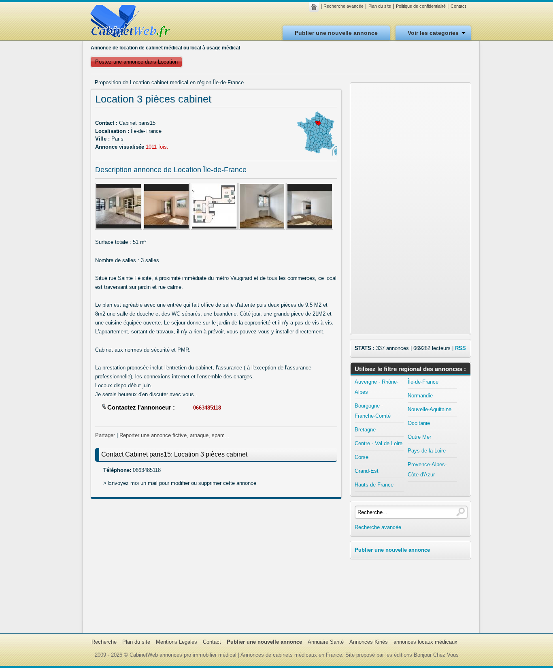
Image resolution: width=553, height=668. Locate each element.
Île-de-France (423, 382)
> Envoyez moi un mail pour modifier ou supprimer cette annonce (179, 483)
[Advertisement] (216, 564)
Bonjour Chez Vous (436, 655)
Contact (458, 6)
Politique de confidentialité (421, 6)
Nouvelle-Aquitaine (429, 409)
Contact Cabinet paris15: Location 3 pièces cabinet (174, 454)
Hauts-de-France (374, 485)
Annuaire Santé (326, 642)
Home (316, 6)
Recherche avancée (343, 6)
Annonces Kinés (368, 642)
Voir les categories (433, 33)
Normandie (420, 396)
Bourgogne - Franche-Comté (373, 411)
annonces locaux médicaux (425, 642)
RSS (460, 348)
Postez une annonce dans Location (136, 62)
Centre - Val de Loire (378, 443)
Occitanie (419, 423)
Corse (361, 457)
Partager (105, 435)
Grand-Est (367, 471)
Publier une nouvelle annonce (336, 33)
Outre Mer (419, 437)
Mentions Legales (176, 642)
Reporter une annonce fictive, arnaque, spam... (174, 435)
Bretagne (365, 430)
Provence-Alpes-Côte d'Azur (427, 469)
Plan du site (379, 6)
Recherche (104, 642)
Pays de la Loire (427, 451)
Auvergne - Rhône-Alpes (376, 387)
